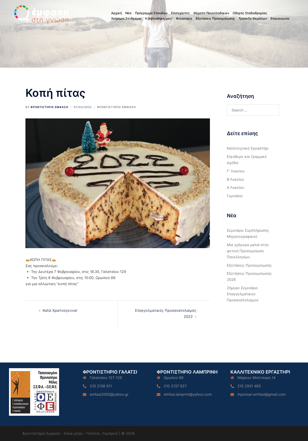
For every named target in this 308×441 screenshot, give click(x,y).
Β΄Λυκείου (235, 179)
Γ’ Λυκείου (236, 171)
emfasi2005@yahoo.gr (109, 394)
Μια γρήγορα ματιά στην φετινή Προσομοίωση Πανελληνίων (248, 250)
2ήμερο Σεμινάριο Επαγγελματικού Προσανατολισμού (242, 294)
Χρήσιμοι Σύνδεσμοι (126, 18)
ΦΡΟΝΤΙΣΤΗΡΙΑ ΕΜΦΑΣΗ (49, 107)
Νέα (128, 13)
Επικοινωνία (280, 18)
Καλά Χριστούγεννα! (60, 310)
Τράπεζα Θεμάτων (253, 18)
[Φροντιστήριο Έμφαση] (42, 15)
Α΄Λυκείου (235, 187)
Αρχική (116, 13)
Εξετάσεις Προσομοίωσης (215, 18)
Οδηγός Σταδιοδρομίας (250, 13)
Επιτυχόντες (180, 13)
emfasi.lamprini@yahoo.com (188, 394)
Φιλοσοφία (184, 18)
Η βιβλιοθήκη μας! (158, 18)
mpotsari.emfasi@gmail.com (261, 394)
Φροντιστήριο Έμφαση (116, 107)
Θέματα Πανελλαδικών (211, 13)
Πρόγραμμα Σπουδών (151, 13)
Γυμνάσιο (235, 196)
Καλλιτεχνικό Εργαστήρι (247, 148)
